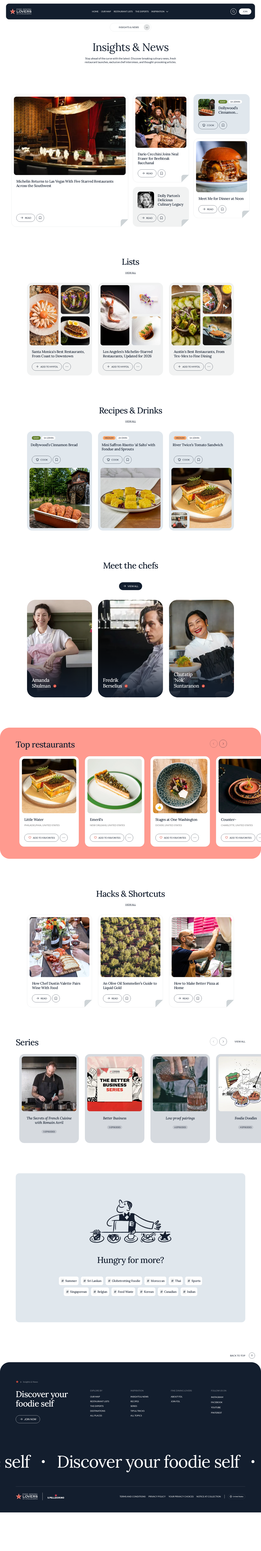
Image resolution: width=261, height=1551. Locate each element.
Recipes (134, 1401)
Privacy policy (157, 1496)
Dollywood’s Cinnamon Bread (228, 110)
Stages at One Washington (176, 819)
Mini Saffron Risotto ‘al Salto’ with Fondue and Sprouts (128, 447)
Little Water (34, 819)
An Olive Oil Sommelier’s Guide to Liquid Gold (130, 985)
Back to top (237, 1355)
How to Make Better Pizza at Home (196, 985)
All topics (136, 1415)
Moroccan (157, 1281)
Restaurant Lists (123, 11)
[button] (233, 11)
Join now (30, 1419)
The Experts (142, 11)
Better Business (114, 1118)
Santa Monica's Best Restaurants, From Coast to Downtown (58, 354)
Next (223, 744)
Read (28, 217)
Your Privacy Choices (181, 1496)
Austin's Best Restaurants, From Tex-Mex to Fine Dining (199, 354)
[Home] (20, 10)
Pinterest (216, 1413)
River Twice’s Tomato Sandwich (198, 445)
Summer (71, 1281)
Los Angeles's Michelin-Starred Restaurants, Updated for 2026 (127, 354)
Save (40, 218)
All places (96, 1415)
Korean (149, 1292)
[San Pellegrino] (55, 1497)
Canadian (170, 1292)
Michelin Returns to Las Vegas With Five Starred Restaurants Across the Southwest (64, 183)
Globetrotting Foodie (126, 1281)
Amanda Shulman (41, 683)
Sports (196, 1281)
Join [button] (245, 11)
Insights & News (129, 27)
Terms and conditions (132, 1496)
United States (238, 1496)
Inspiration (157, 11)
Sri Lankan (94, 1281)
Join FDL (175, 1401)
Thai (178, 1281)
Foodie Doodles (246, 1118)
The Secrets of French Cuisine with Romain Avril (49, 1120)
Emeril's (96, 819)
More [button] (64, 838)
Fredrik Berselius (112, 683)
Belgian (102, 1292)
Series (133, 1406)
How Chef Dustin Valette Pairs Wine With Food (56, 985)
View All (133, 586)
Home (95, 11)
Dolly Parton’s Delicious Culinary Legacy (170, 200)
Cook (210, 125)
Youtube (216, 1407)
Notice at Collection (209, 1496)
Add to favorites (44, 837)
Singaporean (78, 1292)
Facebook (216, 1402)
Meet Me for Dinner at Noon (221, 199)
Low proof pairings (180, 1118)
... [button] (67, 367)
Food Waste (125, 1292)
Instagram (217, 1397)
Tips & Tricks (137, 1411)
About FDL (176, 1396)
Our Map (106, 11)
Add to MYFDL (49, 366)
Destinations (97, 1411)
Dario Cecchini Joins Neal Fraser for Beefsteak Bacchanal (158, 158)
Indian (191, 1292)
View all (130, 272)
